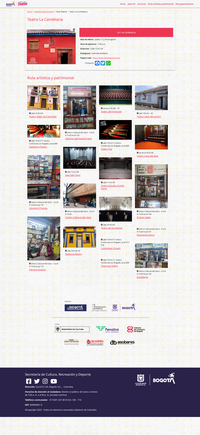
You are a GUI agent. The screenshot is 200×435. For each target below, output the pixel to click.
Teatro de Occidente (111, 228)
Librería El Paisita (38, 208)
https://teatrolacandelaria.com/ (106, 58)
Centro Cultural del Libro (78, 217)
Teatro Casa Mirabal (147, 155)
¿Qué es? (131, 4)
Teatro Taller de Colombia (42, 116)
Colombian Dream (111, 248)
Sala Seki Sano (72, 175)
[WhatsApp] (108, 63)
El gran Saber (144, 217)
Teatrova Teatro (73, 254)
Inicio (123, 4)
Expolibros (142, 277)
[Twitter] (102, 63)
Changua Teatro (109, 265)
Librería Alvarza (37, 269)
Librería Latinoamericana (78, 138)
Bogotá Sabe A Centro (44, 11)
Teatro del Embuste (111, 111)
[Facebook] (97, 63)
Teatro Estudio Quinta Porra (112, 187)
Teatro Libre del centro (149, 116)
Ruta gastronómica (185, 4)
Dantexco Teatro (38, 146)
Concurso (141, 4)
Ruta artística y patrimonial (161, 4)
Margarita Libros (146, 234)
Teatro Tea (106, 149)
